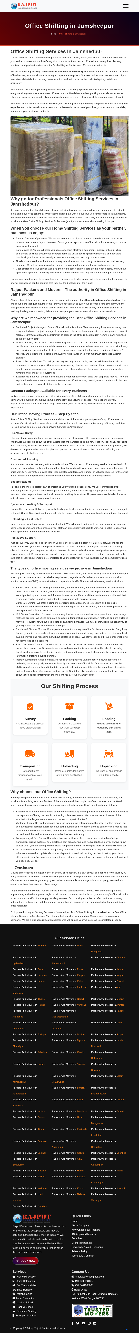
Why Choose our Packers (86, 1229)
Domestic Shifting (26, 1311)
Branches (77, 1238)
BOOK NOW (27, 1260)
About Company (81, 1225)
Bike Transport (25, 1289)
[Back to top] (127, 1329)
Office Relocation (25, 1281)
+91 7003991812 (84, 1281)
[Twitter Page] (77, 1323)
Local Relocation (25, 1298)
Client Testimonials (82, 1242)
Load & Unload (24, 1302)
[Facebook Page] (72, 1323)
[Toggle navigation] (125, 6)
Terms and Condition (83, 1255)
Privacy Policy (79, 1251)
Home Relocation (26, 1276)
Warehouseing (24, 1293)
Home (53, 34)
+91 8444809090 (84, 1285)
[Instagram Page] (89, 1323)
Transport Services (26, 1315)
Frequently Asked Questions (87, 1247)
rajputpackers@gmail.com (89, 1276)
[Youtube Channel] (83, 1323)
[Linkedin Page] (94, 1323)
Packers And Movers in (29, 945)
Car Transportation (26, 1285)
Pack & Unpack (25, 1306)
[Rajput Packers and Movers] (92, 1310)
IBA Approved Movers (84, 1234)
